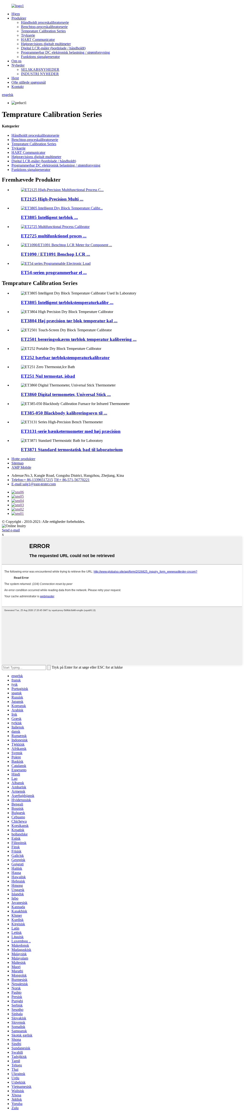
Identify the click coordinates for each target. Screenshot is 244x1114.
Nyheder (18, 65)
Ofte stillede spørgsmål (28, 82)
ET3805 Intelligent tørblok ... (49, 217)
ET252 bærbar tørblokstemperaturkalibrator (65, 357)
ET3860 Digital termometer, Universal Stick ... (66, 394)
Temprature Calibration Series (43, 31)
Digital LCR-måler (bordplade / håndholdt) (53, 48)
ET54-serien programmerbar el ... (54, 272)
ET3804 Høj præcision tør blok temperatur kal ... (69, 320)
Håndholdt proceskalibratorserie (45, 22)
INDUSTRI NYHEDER (40, 74)
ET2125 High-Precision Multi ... (52, 199)
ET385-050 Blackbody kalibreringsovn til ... (64, 412)
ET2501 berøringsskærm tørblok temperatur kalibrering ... (79, 339)
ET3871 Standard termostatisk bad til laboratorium (72, 449)
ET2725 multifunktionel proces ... (53, 235)
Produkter (18, 18)
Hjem (15, 14)
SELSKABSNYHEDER (40, 70)
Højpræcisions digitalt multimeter (46, 44)
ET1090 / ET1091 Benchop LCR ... (55, 254)
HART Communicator (38, 40)
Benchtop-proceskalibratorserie (44, 27)
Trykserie (28, 35)
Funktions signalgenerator (40, 57)
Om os (16, 61)
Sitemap (17, 463)
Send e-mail (11, 530)
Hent (15, 78)
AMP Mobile (21, 467)
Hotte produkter (23, 459)
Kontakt (17, 87)
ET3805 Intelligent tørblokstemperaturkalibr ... (67, 302)
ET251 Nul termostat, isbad (48, 376)
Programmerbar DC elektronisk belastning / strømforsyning (65, 52)
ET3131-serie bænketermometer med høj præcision (71, 431)
